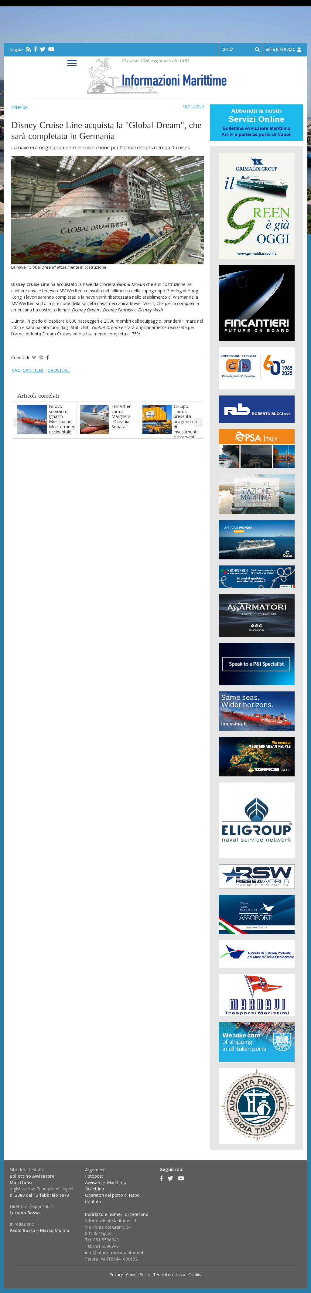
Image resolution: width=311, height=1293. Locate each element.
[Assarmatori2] (257, 615)
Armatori (20, 107)
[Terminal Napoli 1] (257, 494)
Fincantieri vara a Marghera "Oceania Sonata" (121, 416)
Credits (194, 1274)
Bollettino (94, 1189)
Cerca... (229, 49)
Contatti (93, 1201)
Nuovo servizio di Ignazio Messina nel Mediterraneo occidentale (62, 419)
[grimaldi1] (257, 205)
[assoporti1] (257, 914)
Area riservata (281, 49)
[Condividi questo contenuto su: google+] (41, 357)
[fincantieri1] (257, 302)
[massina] (257, 711)
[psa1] (257, 448)
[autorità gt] (257, 1105)
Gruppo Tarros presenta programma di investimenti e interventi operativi (185, 424)
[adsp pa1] (257, 953)
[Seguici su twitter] (42, 49)
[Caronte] (257, 368)
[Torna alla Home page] (155, 74)
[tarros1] (257, 756)
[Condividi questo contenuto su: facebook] (47, 357)
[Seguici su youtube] (51, 49)
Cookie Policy (138, 1274)
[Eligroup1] (257, 820)
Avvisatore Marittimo (105, 1182)
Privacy (116, 1274)
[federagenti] (257, 1041)
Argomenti (95, 1170)
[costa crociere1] (257, 539)
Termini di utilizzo (169, 1274)
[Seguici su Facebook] (35, 49)
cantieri (33, 370)
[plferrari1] (257, 664)
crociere (59, 370)
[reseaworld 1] (257, 876)
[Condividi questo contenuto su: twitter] (34, 357)
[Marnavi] (257, 994)
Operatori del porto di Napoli (113, 1195)
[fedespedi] (257, 576)
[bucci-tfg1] (257, 409)
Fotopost (94, 1176)
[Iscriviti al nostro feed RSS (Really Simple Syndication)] (28, 49)
